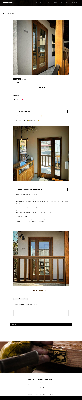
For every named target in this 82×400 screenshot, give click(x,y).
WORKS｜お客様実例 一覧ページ (41, 291)
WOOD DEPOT (21, 304)
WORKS (48, 3)
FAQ (62, 3)
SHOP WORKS (17, 79)
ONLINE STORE (38, 3)
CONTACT (74, 3)
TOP (67, 3)
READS (55, 3)
